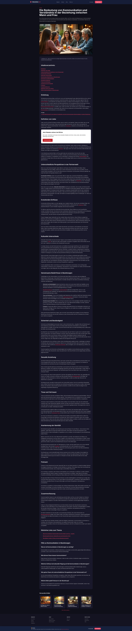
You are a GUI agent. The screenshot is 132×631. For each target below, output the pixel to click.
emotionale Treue (56, 412)
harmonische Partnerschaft (47, 106)
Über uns (68, 618)
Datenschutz (87, 620)
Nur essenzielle (91, 628)
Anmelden (91, 2)
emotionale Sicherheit (60, 344)
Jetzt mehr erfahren (47, 140)
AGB (85, 621)
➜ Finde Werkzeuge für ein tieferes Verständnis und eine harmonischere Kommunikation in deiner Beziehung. (65, 114)
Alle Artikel (33, 618)
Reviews (32, 621)
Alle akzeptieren (97, 628)
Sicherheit (79, 180)
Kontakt (68, 620)
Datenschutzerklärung (65, 629)
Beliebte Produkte (52, 620)
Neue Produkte (51, 621)
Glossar (32, 620)
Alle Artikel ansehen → (66, 610)
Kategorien (33, 623)
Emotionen (68, 125)
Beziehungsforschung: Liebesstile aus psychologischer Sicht (56, 536)
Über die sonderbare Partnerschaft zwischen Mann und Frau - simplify (58, 533)
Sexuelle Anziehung (47, 289)
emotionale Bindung (67, 297)
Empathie (57, 446)
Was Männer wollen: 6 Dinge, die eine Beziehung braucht (56, 538)
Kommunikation (44, 101)
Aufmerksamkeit (76, 376)
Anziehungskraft (63, 289)
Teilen (49, 241)
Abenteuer (60, 148)
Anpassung (80, 205)
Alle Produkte (51, 618)
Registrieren (98, 2)
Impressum (86, 618)
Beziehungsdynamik (45, 514)
